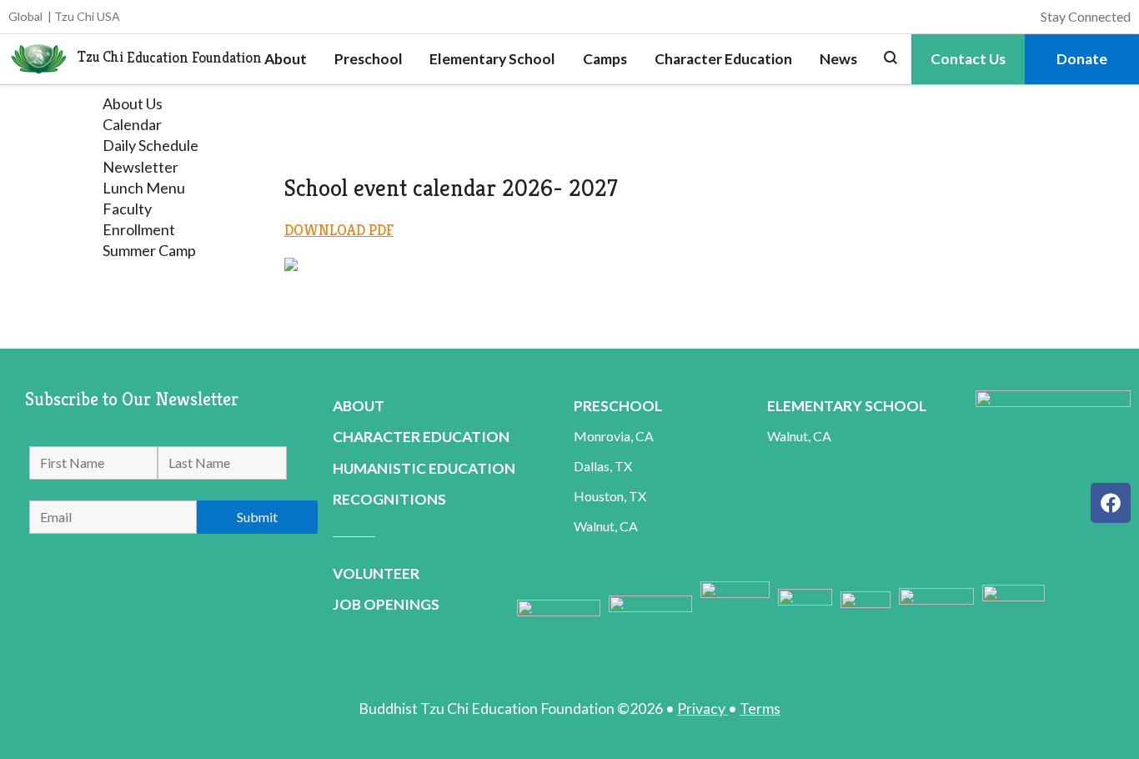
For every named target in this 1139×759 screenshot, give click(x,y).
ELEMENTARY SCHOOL (846, 406)
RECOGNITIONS (389, 499)
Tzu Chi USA (87, 16)
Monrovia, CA (614, 436)
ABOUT (358, 406)
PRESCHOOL (618, 406)
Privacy (702, 708)
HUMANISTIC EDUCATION (424, 468)
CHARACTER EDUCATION (421, 436)
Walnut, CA (606, 526)
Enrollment (139, 229)
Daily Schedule (150, 145)
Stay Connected (1086, 16)
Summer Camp (149, 250)
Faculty (127, 208)
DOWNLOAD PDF (339, 229)
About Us (133, 103)
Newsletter (140, 167)
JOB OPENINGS (386, 604)
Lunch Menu (144, 187)
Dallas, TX (603, 466)
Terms (760, 708)
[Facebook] (1111, 503)
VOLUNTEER (376, 573)
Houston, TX (610, 496)
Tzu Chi (100, 57)
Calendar (132, 124)
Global (25, 16)
